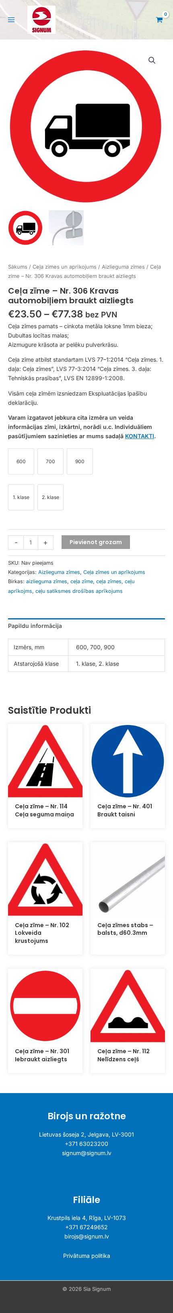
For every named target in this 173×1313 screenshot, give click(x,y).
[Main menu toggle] (11, 20)
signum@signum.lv (86, 1152)
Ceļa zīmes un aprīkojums (65, 267)
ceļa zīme (81, 581)
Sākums (17, 267)
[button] (152, 60)
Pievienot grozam (96, 542)
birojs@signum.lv (86, 1236)
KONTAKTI (139, 436)
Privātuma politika (86, 1255)
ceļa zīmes (109, 581)
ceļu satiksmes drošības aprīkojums (79, 591)
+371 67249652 (86, 1227)
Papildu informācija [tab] (35, 625)
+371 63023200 (86, 1143)
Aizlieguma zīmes (123, 267)
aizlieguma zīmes (46, 581)
